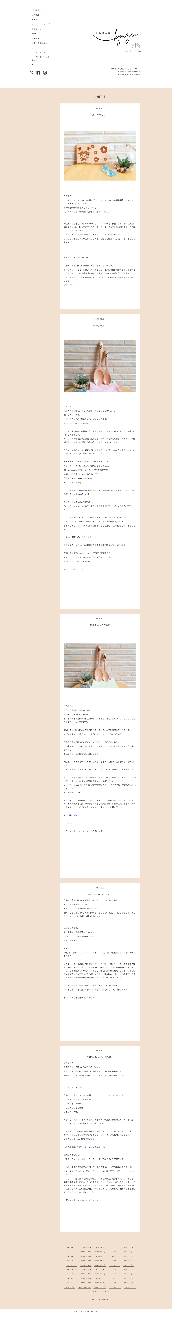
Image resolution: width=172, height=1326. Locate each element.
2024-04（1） (100, 1256)
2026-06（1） (72, 1248)
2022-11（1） (129, 1265)
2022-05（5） (100, 1270)
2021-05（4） (129, 1278)
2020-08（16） (85, 1287)
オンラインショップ (41, 24)
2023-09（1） (86, 1261)
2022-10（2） (72, 1270)
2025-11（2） (72, 1252)
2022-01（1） (86, 1274)
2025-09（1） (86, 1252)
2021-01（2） (100, 1283)
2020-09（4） (70, 1287)
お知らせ (36, 19)
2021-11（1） (115, 1274)
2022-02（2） (72, 1274)
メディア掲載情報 (40, 43)
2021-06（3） (115, 1278)
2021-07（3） (100, 1278)
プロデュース (38, 47)
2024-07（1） (129, 1252)
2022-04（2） (115, 1270)
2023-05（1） (129, 1261)
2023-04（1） (72, 1265)
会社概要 (36, 15)
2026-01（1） (115, 1248)
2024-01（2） (129, 1256)
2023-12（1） (72, 1261)
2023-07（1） (100, 1261)
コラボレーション (40, 52)
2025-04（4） (115, 1252)
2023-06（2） (115, 1261)
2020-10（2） (129, 1283)
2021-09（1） (72, 1278)
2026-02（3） (100, 1248)
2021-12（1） (100, 1274)
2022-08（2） (86, 1270)
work (34, 33)
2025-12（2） (129, 1248)
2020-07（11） (100, 1287)
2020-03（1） (107, 1292)
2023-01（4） (115, 1265)
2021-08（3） (86, 1278)
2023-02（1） (100, 1265)
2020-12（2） (115, 1283)
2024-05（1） (86, 1256)
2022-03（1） (129, 1270)
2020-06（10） (115, 1287)
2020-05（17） (130, 1287)
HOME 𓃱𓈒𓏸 (36, 10)
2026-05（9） (86, 1248)
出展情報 (36, 38)
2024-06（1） (72, 1256)
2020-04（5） (93, 1292)
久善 (80, 1311)
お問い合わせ (38, 64)
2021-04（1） (72, 1283)
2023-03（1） (86, 1265)
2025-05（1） (100, 1252)
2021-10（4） (129, 1274)
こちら (74, 815)
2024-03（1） (115, 1256)
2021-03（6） (86, 1283)
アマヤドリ (37, 29)
